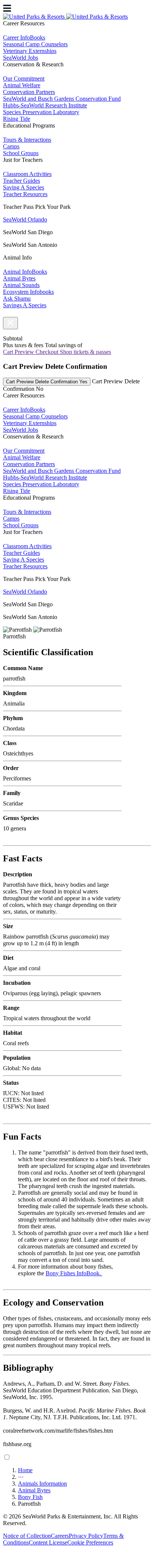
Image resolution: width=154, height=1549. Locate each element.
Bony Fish (30, 1497)
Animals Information (42, 1483)
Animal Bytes (34, 1490)
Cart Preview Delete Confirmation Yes (46, 381)
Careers (60, 1536)
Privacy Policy (86, 1536)
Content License (48, 1542)
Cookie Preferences (90, 1542)
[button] (10, 323)
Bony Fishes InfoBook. (74, 1273)
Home (25, 1470)
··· (21, 1477)
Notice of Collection (27, 1536)
